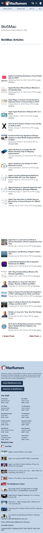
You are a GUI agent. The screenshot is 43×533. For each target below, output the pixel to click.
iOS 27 (32, 9)
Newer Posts (9, 336)
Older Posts (34, 336)
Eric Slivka (38, 205)
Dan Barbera (4, 428)
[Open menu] (2, 3)
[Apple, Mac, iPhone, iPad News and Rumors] (16, 6)
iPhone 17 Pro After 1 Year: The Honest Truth (22, 478)
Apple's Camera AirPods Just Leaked (20, 452)
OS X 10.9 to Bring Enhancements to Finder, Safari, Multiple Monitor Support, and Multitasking (24, 326)
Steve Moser (4, 435)
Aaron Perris (25, 435)
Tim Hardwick (25, 413)
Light (38, 528)
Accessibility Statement (7, 525)
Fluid (25, 528)
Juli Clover (36, 276)
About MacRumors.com (12, 383)
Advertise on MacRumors (12, 389)
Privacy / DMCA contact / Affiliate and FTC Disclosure (15, 522)
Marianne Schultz (27, 421)
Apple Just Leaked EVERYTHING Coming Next (23, 458)
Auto (35, 528)
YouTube (8, 446)
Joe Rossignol (26, 406)
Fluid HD (29, 528)
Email (2, 402)
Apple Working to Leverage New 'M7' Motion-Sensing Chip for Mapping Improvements (22, 151)
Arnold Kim (4, 398)
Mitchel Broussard (6, 413)
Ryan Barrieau (26, 428)
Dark (2, 530)
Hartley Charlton (6, 421)
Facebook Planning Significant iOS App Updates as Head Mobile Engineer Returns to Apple (24, 137)
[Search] (37, 3)
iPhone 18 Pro (7, 9)
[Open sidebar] (40, 3)
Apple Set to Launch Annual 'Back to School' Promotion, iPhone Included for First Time (25, 242)
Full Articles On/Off (17, 528)
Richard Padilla (13, 144)
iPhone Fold (21, 9)
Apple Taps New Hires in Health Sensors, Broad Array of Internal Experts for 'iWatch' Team (24, 201)
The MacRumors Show (16, 484)
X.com (6, 402)
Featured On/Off (6, 528)
